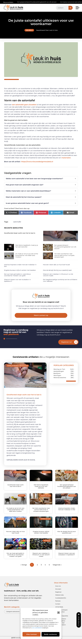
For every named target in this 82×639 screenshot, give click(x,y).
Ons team (58, 589)
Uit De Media (59, 607)
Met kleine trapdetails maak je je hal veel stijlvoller (26, 246)
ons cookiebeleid (37, 627)
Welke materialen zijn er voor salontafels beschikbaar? (41, 191)
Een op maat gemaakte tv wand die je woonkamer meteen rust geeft (17, 275)
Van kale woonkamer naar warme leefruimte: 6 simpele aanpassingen (64, 255)
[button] (59, 613)
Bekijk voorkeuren (50, 634)
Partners (57, 601)
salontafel (17, 222)
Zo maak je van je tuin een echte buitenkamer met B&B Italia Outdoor (26, 255)
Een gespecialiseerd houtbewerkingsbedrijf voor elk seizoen (24, 2)
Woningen (57, 375)
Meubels (29, 30)
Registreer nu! (66, 342)
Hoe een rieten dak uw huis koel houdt (56, 265)
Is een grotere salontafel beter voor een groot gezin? (41, 203)
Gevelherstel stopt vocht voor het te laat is (19, 233)
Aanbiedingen (59, 371)
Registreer (58, 592)
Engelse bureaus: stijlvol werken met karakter (20, 270)
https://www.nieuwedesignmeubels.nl (37, 162)
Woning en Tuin (59, 369)
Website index (59, 595)
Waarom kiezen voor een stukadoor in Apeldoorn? (17, 280)
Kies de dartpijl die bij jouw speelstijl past (57, 270)
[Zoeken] (70, 8)
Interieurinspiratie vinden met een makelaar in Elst (20, 265)
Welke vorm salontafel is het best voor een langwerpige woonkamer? (41, 179)
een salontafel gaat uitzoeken (24, 105)
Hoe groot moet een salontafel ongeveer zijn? (41, 185)
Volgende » (57, 565)
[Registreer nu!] (76, 342)
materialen (66, 158)
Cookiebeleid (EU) (60, 598)
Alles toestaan (31, 634)
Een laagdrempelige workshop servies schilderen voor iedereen (60, 280)
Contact (57, 604)
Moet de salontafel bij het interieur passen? (41, 197)
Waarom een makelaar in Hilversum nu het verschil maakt (58, 275)
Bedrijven (57, 373)
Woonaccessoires (60, 377)
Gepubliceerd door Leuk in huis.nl (21, 460)
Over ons (58, 586)
